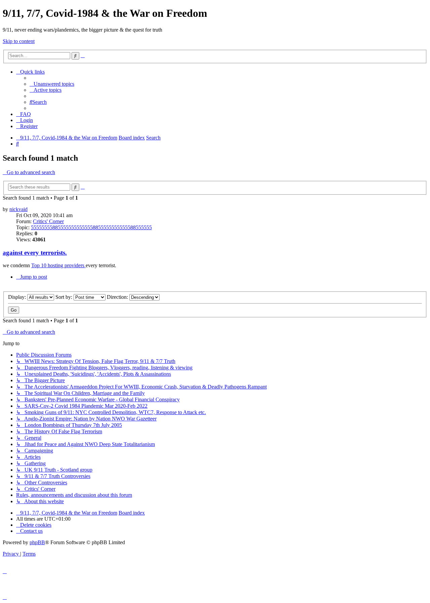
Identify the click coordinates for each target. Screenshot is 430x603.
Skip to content (19, 41)
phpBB (37, 542)
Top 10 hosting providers (58, 265)
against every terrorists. (35, 252)
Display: (17, 297)
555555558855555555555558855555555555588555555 (91, 227)
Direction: (118, 297)
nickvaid (18, 209)
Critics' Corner (48, 221)
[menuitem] (52, 84)
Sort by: (64, 297)
